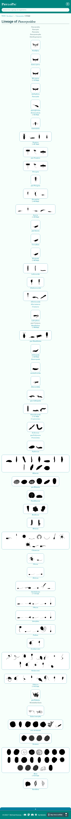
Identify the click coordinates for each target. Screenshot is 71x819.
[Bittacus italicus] (35, 45)
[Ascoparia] (17, 459)
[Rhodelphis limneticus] (39, 657)
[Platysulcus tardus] (24, 657)
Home (3, 16)
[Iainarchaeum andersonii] (47, 738)
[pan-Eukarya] (35, 694)
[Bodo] (32, 679)
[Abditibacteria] (47, 752)
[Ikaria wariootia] (9, 459)
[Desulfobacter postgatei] (43, 768)
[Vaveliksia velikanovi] (32, 523)
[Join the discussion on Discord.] (32, 815)
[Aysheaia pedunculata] (28, 409)
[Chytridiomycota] (28, 586)
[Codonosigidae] (35, 544)
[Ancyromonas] (39, 643)
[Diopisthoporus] (24, 459)
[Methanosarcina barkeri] (28, 724)
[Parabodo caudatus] (62, 679)
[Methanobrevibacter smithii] (20, 724)
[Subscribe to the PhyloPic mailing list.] (25, 814)
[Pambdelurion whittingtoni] (35, 381)
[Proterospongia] (28, 544)
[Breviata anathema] (20, 602)
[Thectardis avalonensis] (28, 509)
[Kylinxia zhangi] (35, 349)
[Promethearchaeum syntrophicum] (32, 711)
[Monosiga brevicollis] (9, 537)
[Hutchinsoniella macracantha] (28, 296)
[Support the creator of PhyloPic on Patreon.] (41, 815)
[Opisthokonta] (43, 586)
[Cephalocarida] (35, 296)
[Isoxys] (39, 335)
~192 (36, 80)
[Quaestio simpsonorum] (32, 495)
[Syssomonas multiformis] (32, 572)
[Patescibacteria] (39, 760)
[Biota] (24, 752)
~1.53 (35, 593)
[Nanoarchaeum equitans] (24, 738)
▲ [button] (35, 809)
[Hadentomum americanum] (24, 136)
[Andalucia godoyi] (24, 679)
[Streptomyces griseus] (54, 752)
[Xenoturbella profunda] (54, 459)
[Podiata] (43, 629)
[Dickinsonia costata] (39, 481)
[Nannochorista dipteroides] (35, 59)
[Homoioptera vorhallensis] (35, 152)
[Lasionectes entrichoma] (28, 268)
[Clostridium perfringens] (17, 760)
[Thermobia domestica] (28, 194)
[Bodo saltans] (9, 679)
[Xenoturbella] (39, 467)
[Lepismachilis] (43, 209)
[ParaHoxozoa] (39, 495)
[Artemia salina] (32, 282)
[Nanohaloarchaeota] (39, 738)
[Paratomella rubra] (24, 467)
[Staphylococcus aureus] (62, 752)
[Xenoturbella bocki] (62, 459)
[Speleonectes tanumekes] (35, 268)
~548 (36, 327)
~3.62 (35, 686)
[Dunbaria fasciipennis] (28, 152)
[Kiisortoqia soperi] (24, 335)
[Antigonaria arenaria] (32, 459)
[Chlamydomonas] (51, 665)
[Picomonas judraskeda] (62, 657)
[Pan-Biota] (28, 784)
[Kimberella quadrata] (32, 446)
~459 (36, 217)
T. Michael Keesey (14, 815)
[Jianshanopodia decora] (39, 395)
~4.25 (35, 775)
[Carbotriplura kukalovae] (35, 180)
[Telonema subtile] (32, 657)
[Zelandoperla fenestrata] (47, 136)
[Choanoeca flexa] (32, 537)
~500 (36, 260)
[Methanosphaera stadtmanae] (13, 724)
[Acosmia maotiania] (39, 427)
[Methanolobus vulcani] (43, 724)
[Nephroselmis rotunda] (54, 657)
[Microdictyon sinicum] (35, 409)
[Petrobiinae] (20, 209)
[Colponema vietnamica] (20, 665)
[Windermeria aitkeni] (47, 481)
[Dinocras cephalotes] (39, 136)
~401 (36, 144)
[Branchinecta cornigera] (39, 282)
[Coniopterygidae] (35, 104)
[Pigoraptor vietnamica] (32, 558)
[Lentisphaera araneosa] (24, 760)
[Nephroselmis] (35, 665)
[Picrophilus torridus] (35, 724)
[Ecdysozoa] (32, 427)
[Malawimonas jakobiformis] (32, 643)
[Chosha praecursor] (35, 225)
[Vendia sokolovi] (54, 481)
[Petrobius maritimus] (28, 209)
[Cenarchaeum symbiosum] (51, 724)
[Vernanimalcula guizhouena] (47, 467)
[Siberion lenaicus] (32, 395)
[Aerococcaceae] (17, 752)
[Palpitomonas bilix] (17, 657)
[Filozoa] (39, 558)
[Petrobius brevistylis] (35, 209)
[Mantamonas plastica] (20, 629)
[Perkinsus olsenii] (47, 657)
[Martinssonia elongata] (35, 315)
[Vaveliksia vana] (39, 523)
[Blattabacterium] (9, 752)
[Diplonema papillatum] (39, 679)
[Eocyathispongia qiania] (35, 509)
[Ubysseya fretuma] (9, 657)
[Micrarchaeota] (32, 738)
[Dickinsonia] (17, 481)
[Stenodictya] (43, 152)
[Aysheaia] (43, 409)
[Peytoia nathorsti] (35, 367)
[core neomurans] (58, 724)
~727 (36, 416)
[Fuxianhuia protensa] (47, 335)
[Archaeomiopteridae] (35, 123)
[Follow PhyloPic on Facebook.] (36, 815)
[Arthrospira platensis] (9, 760)
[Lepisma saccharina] (35, 194)
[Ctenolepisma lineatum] (43, 194)
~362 (36, 115)
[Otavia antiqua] (43, 509)
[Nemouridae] (32, 136)
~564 (36, 357)
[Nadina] (39, 459)
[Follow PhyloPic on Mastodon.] (29, 815)
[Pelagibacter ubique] (32, 760)
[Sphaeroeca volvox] (17, 537)
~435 (36, 201)
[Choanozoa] (62, 537)
